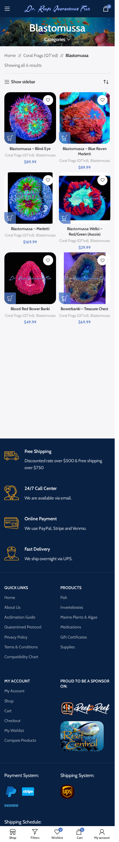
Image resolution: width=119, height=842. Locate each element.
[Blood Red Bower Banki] (30, 278)
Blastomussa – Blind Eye (30, 148)
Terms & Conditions (21, 646)
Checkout (12, 720)
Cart (8, 710)
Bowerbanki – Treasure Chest (84, 308)
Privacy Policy (15, 637)
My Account (14, 690)
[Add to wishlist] (48, 100)
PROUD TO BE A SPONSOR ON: (84, 683)
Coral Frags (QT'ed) (40, 55)
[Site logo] (57, 8)
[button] (10, 138)
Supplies (67, 646)
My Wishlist (14, 730)
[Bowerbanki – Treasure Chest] (85, 278)
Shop (9, 701)
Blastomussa (45, 155)
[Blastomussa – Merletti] (30, 198)
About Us (12, 607)
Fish (63, 597)
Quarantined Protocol (22, 627)
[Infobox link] (57, 460)
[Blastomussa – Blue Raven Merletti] (85, 118)
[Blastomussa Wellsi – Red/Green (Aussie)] (85, 198)
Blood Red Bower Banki (30, 308)
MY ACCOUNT (17, 681)
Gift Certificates (73, 637)
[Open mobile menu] (7, 8)
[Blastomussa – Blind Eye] (30, 118)
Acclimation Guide (19, 617)
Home (10, 55)
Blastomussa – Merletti (30, 228)
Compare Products (20, 740)
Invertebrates (71, 607)
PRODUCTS (70, 587)
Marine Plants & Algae (78, 617)
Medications (70, 627)
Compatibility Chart (21, 656)
